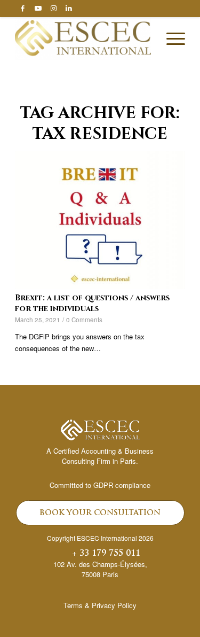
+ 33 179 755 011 (106, 554)
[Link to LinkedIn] (69, 8)
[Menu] (170, 38)
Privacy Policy (114, 605)
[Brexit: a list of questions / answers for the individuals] (100, 220)
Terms (73, 605)
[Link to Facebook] (22, 8)
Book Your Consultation (100, 513)
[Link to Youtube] (38, 8)
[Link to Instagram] (53, 8)
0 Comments (84, 319)
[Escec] (83, 38)
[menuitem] (170, 38)
